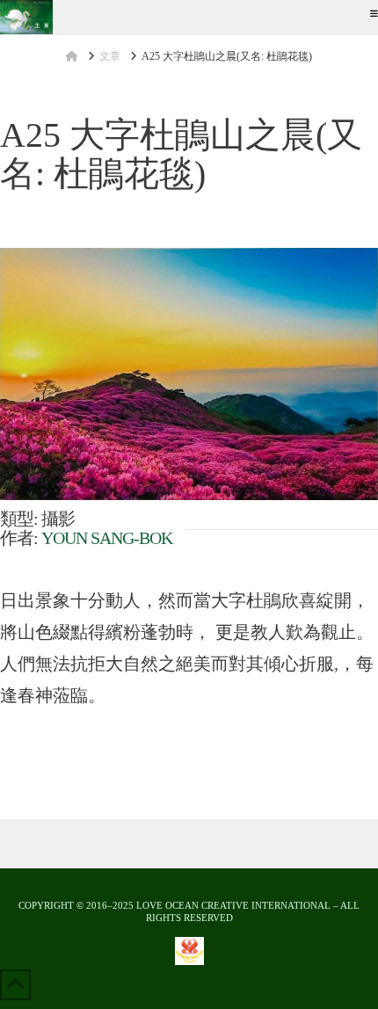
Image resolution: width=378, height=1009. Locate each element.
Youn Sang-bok (106, 538)
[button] (374, 13)
